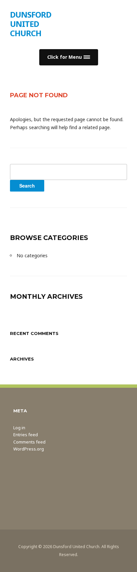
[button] (68, 57)
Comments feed (29, 442)
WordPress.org (28, 449)
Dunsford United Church (30, 24)
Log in (19, 428)
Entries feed (25, 435)
